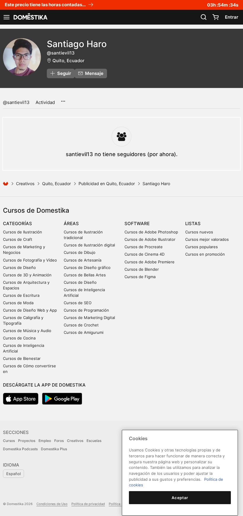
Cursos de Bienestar (22, 358)
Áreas (71, 223)
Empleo (45, 440)
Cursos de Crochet (81, 325)
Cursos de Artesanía (82, 260)
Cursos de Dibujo (79, 252)
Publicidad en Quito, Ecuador (107, 183)
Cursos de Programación (86, 310)
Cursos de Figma (140, 276)
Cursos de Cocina (19, 338)
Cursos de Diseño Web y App (30, 310)
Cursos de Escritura (21, 295)
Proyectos (26, 440)
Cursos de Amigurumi (83, 332)
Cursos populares (201, 246)
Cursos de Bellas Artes (85, 275)
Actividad (45, 102)
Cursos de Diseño (19, 267)
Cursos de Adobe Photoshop (151, 232)
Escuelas (94, 440)
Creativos (25, 183)
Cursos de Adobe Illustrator (149, 239)
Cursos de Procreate (143, 246)
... (63, 99)
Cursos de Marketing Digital (89, 317)
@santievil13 (16, 102)
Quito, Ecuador (68, 60)
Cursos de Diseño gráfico (87, 267)
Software (137, 223)
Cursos (9, 440)
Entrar (231, 17)
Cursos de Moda (18, 302)
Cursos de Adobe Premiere (149, 261)
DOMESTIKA (29, 17)
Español (13, 473)
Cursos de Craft (17, 239)
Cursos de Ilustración (22, 232)
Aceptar (180, 497)
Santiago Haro (77, 44)
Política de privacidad (88, 504)
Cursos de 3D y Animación (27, 275)
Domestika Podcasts (20, 449)
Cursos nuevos (199, 232)
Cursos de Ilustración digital (89, 245)
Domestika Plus (54, 449)
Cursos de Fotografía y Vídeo (30, 260)
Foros (59, 440)
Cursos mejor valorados (207, 239)
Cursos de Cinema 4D (144, 254)
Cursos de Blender (141, 269)
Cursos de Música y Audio (27, 330)
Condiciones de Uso (52, 504)
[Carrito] (215, 17)
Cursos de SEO (78, 302)
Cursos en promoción (205, 254)
